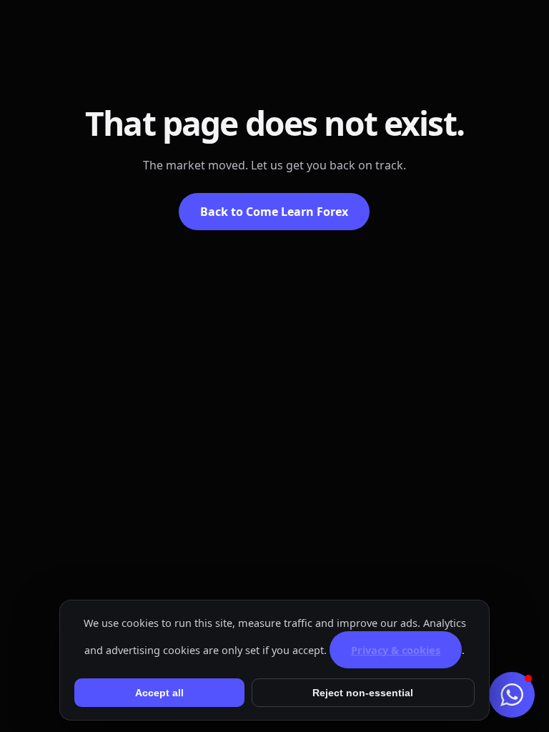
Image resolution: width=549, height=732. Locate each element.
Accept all (159, 692)
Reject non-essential (362, 692)
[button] (512, 695)
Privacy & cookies (395, 650)
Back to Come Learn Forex (274, 211)
